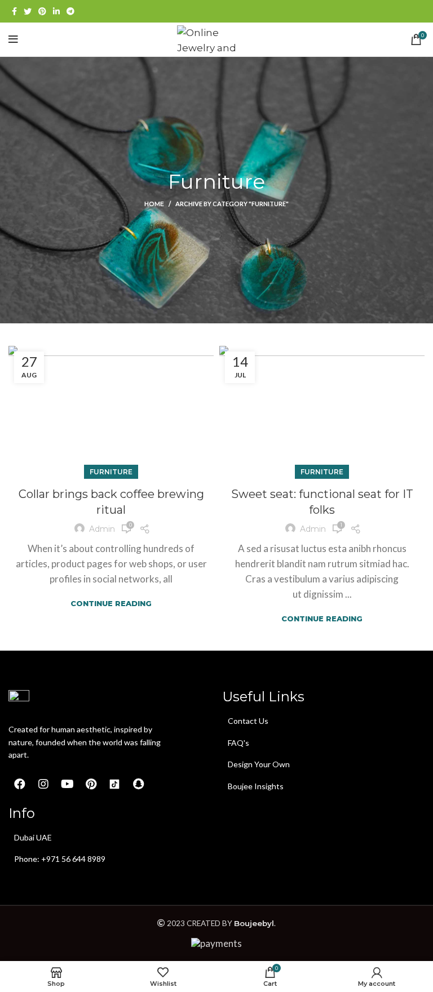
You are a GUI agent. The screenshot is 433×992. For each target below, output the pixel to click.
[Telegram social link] (70, 11)
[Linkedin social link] (56, 11)
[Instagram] (43, 784)
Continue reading (111, 603)
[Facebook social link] (14, 11)
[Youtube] (67, 784)
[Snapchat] (138, 784)
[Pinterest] (90, 784)
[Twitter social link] (27, 11)
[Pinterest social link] (42, 11)
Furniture (111, 472)
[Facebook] (19, 784)
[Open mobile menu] (13, 39)
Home (154, 204)
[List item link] (287, 721)
